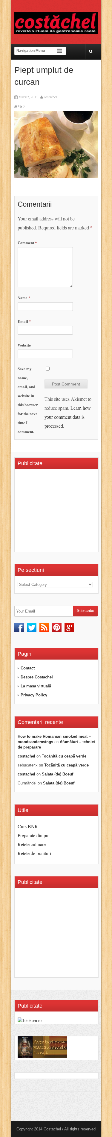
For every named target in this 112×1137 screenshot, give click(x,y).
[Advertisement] (65, 512)
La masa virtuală (36, 686)
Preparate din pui (34, 835)
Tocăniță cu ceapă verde (64, 756)
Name (24, 297)
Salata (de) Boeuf (57, 774)
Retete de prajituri (34, 853)
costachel (50, 96)
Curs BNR (28, 826)
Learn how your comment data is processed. (68, 417)
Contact (28, 668)
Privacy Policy (34, 695)
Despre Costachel (37, 677)
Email (24, 321)
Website (24, 345)
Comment (27, 242)
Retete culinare (32, 844)
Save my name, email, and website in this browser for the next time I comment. (28, 400)
